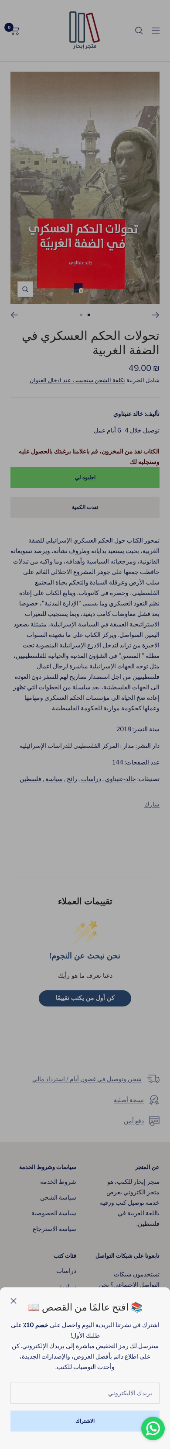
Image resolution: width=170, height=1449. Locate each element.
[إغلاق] (13, 1301)
